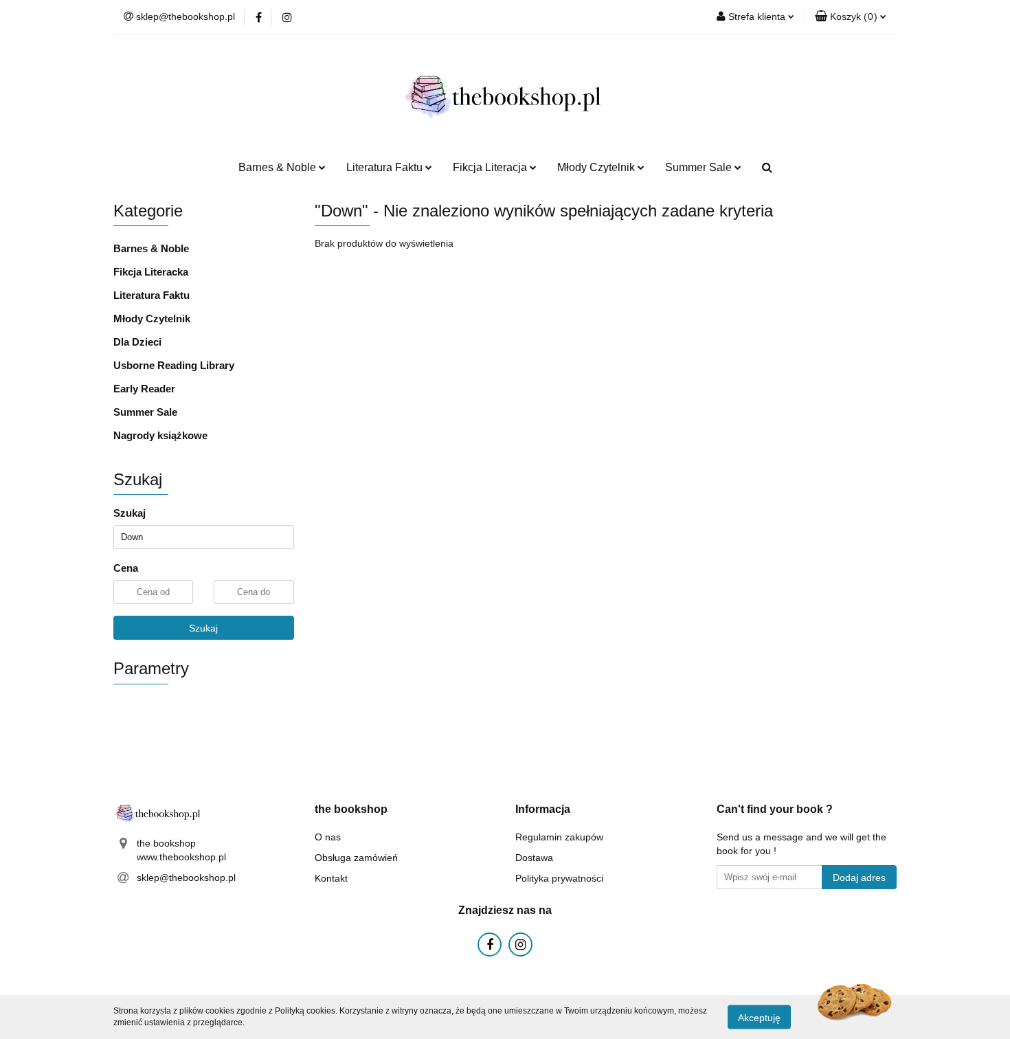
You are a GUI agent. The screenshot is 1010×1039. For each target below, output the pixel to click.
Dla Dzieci (137, 342)
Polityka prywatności (559, 878)
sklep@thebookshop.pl (186, 877)
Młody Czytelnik (151, 318)
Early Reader (144, 388)
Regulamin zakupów (559, 836)
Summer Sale (145, 412)
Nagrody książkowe (160, 435)
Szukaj (203, 628)
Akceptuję (759, 1017)
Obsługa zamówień (356, 857)
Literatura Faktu (151, 295)
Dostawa (534, 857)
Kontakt (331, 878)
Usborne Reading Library (173, 365)
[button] (851, 17)
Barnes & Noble (151, 248)
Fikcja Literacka (150, 272)
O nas (328, 836)
